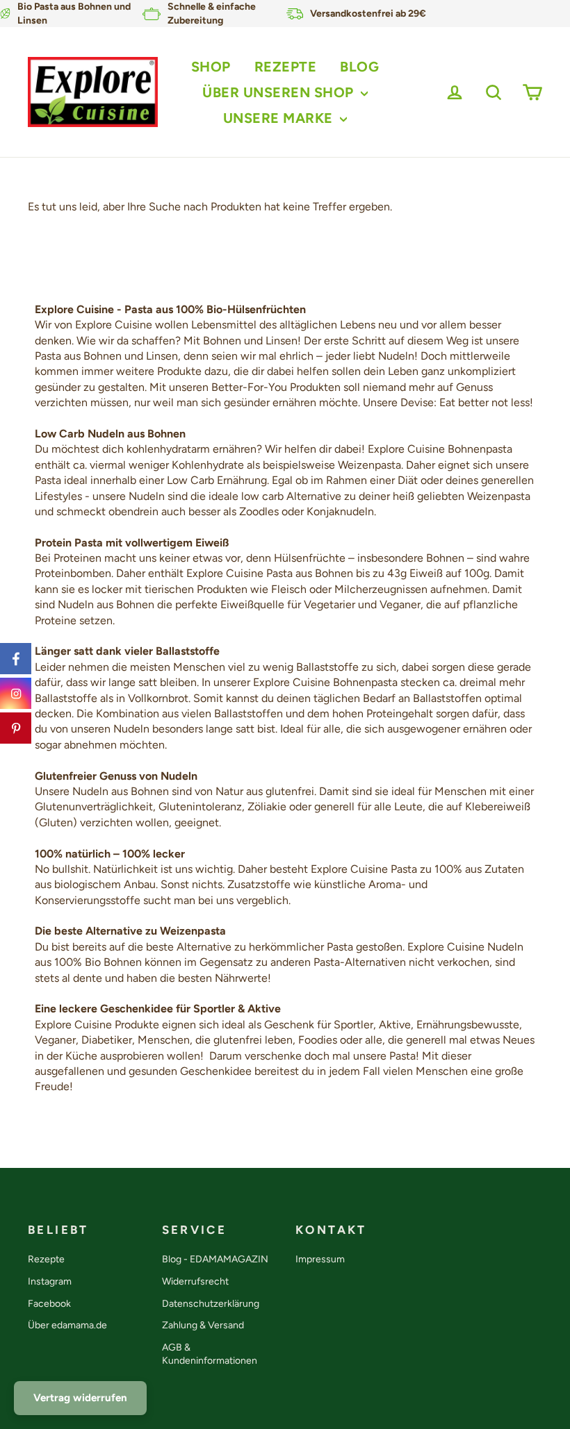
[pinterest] (15, 728)
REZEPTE (285, 66)
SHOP (211, 66)
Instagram (50, 1281)
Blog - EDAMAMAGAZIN (215, 1259)
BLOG (359, 66)
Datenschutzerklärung (210, 1304)
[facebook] (15, 658)
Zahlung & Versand (203, 1325)
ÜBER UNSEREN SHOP (279, 92)
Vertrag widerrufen (80, 1398)
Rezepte (46, 1259)
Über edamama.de (67, 1325)
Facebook (49, 1304)
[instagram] (15, 693)
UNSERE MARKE (280, 118)
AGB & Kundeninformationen (209, 1354)
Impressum (320, 1259)
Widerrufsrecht (195, 1281)
